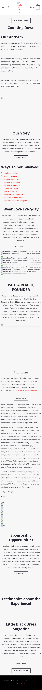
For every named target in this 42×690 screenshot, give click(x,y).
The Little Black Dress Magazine (24, 390)
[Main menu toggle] (3, 7)
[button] (9, 7)
